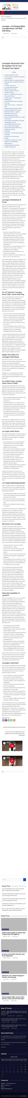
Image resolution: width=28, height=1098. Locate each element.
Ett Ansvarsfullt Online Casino (11, 115)
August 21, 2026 (6, 936)
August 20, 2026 (6, 957)
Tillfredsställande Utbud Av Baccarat (12, 124)
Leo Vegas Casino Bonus (10, 85)
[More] (14, 720)
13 (14, 1067)
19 (10, 1069)
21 (17, 1069)
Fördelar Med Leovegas (9, 129)
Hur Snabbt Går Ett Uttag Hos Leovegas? (13, 101)
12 (10, 1067)
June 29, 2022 (6, 33)
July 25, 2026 (6, 979)
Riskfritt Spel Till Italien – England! (11, 112)
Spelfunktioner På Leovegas (10, 113)
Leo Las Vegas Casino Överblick (11, 126)
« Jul (2, 1076)
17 (2, 1069)
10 (2, 1067)
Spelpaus (6, 138)
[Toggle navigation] (6, 12)
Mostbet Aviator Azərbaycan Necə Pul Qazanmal (14, 727)
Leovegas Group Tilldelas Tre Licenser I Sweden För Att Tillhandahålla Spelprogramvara (13, 141)
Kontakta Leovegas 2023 (10, 147)
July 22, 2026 (6, 1000)
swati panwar (14, 33)
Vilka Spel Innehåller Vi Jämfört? (11, 90)
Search (24, 879)
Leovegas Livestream (9, 92)
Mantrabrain (24, 1096)
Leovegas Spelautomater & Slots (11, 145)
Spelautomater (7, 99)
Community (7, 103)
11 (6, 1067)
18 (6, 1069)
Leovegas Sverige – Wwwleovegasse (12, 97)
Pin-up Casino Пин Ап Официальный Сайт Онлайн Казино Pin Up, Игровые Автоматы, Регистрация (15, 733)
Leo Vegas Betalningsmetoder (11, 87)
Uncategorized (5, 929)
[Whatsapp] (8, 720)
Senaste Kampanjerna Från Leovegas (12, 110)
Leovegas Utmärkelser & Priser (11, 75)
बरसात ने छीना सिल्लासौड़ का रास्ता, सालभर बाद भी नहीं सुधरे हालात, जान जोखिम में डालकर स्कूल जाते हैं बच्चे (16, 1013)
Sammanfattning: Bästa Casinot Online (13, 108)
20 (14, 1069)
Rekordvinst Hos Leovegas (10, 89)
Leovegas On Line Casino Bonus (11, 136)
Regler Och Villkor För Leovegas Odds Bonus (14, 80)
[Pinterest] (6, 720)
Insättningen (7, 131)
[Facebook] (3, 720)
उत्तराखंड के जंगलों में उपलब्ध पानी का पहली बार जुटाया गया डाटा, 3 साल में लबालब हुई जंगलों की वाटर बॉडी (13, 1019)
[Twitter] (11, 720)
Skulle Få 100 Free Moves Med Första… (13, 127)
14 (17, 1067)
